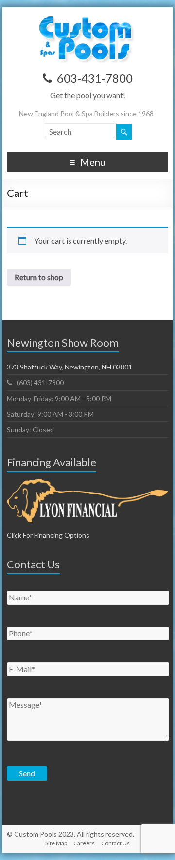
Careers (84, 843)
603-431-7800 (95, 78)
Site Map (56, 843)
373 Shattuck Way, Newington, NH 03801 (69, 367)
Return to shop (39, 276)
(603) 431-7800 (40, 382)
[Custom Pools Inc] (87, 19)
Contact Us (115, 843)
